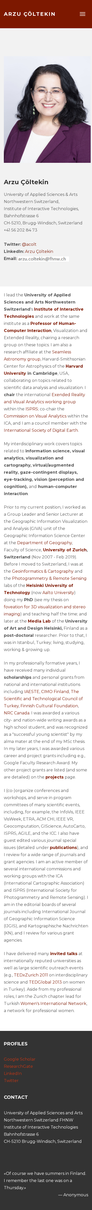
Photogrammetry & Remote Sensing (49, 578)
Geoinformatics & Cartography (43, 571)
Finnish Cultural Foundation (49, 705)
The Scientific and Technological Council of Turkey (43, 698)
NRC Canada (16, 713)
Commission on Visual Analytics (35, 416)
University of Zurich (65, 550)
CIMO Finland (55, 691)
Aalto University (57, 592)
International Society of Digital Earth (41, 430)
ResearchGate (18, 1066)
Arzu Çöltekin (30, 14)
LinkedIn (13, 1073)
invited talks (63, 953)
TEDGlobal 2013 (45, 982)
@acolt (29, 244)
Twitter (11, 1080)
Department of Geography (44, 542)
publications (63, 847)
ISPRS (32, 409)
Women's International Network (53, 1003)
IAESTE (31, 691)
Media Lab (39, 621)
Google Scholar (20, 1059)
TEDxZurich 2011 (31, 975)
